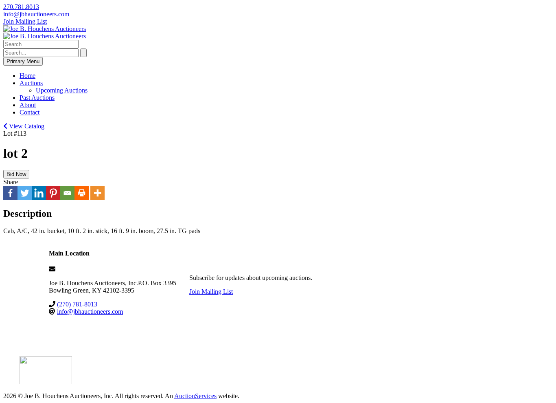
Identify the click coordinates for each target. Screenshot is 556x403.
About (28, 104)
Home (27, 75)
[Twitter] (25, 193)
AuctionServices (195, 395)
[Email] (67, 193)
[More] (97, 193)
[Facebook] (10, 193)
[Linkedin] (39, 193)
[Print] (81, 193)
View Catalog (25, 126)
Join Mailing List (25, 21)
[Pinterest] (53, 193)
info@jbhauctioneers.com (36, 14)
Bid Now (16, 174)
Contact (29, 112)
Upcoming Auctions (62, 90)
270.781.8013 (21, 6)
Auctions (31, 82)
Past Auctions (37, 97)
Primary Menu (23, 61)
